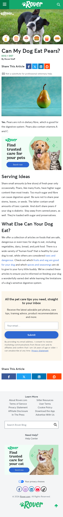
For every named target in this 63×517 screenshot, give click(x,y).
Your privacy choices (34, 481)
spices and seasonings (39, 264)
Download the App (45, 411)
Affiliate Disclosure (18, 411)
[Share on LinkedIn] (41, 66)
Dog (4, 55)
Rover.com (25, 496)
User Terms (45, 403)
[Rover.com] (32, 5)
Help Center (31, 438)
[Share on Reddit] (47, 66)
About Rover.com (18, 400)
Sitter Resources (45, 400)
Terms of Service (18, 403)
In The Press (18, 414)
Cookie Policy (45, 407)
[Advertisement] (31, 153)
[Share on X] (35, 66)
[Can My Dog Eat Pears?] (31, 26)
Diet (11, 55)
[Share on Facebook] (28, 66)
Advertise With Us (45, 414)
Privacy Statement (39, 350)
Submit (31, 334)
